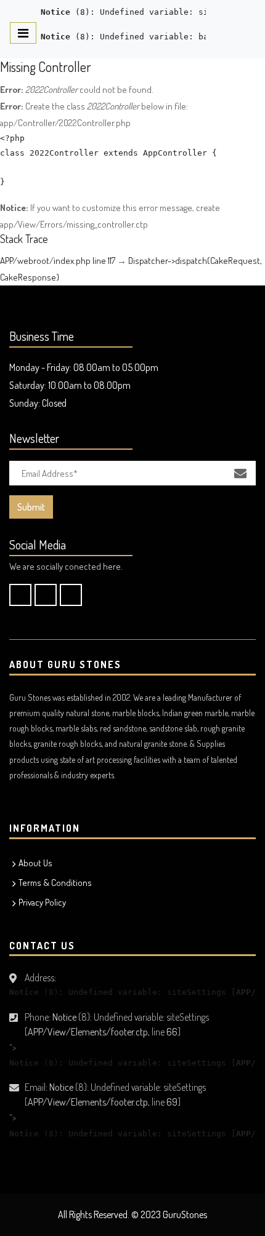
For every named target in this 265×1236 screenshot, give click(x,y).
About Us (35, 863)
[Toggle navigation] (23, 33)
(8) (65, 12)
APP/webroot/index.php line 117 (57, 260)
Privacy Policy (42, 902)
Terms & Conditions (55, 882)
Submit (31, 507)
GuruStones (185, 1214)
